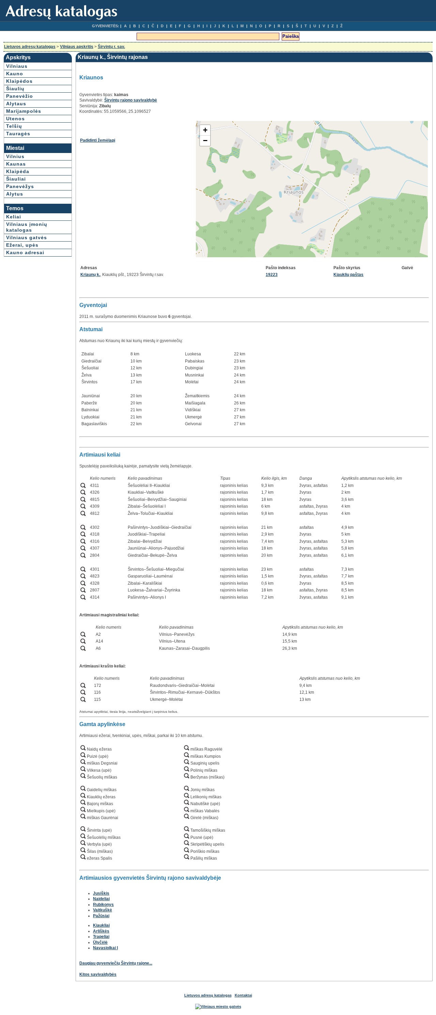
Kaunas (16, 164)
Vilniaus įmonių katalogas (26, 227)
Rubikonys (103, 904)
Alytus (14, 194)
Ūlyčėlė (100, 942)
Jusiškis (101, 893)
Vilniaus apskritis (76, 46)
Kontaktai (243, 995)
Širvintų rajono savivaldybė (130, 100)
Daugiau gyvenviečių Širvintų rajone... (115, 963)
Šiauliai (16, 179)
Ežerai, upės (22, 245)
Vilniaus (17, 66)
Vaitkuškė (102, 910)
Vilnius (15, 156)
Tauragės (18, 133)
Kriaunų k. (90, 274)
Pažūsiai (101, 915)
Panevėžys (20, 186)
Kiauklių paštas (348, 274)
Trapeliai (101, 936)
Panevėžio (19, 96)
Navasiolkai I (105, 947)
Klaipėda (17, 171)
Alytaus (16, 103)
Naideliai (101, 898)
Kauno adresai (25, 252)
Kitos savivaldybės (97, 974)
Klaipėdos (19, 81)
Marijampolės (23, 111)
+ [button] (205, 130)
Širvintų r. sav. (111, 46)
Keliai (13, 216)
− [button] (205, 140)
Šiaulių (15, 88)
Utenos (15, 118)
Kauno (14, 73)
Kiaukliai (101, 925)
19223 (272, 274)
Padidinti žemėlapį (97, 140)
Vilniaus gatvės (26, 237)
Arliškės (101, 931)
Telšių (14, 126)
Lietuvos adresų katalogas (30, 46)
